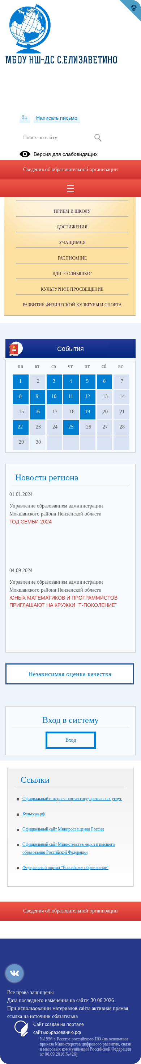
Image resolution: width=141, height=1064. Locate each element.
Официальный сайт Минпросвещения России (63, 829)
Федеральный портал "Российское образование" (65, 867)
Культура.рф (33, 813)
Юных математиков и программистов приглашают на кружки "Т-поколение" (63, 601)
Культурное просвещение (72, 289)
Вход (70, 740)
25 (70, 427)
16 (37, 411)
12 (87, 396)
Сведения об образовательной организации (70, 169)
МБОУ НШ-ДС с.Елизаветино (61, 61)
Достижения (72, 226)
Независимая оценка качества (69, 674)
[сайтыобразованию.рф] (130, 11)
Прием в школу (72, 211)
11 (70, 396)
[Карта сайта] (25, 117)
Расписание (72, 258)
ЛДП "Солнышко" (72, 273)
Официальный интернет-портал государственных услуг (72, 798)
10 (53, 396)
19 (87, 411)
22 (20, 427)
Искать (97, 137)
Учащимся (72, 242)
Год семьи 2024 (30, 522)
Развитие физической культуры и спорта (72, 304)
